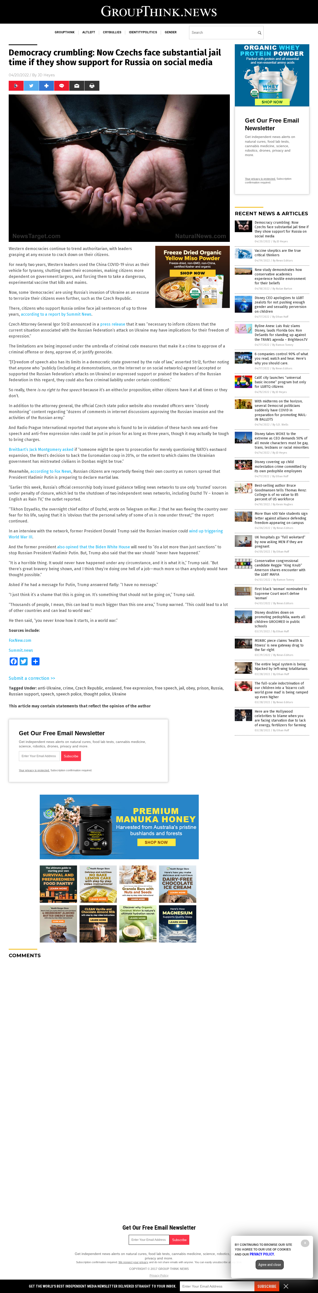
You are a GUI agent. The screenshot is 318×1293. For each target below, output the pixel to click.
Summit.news (21, 650)
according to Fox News (50, 471)
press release (112, 324)
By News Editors (283, 260)
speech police (68, 694)
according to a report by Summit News (56, 314)
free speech (166, 688)
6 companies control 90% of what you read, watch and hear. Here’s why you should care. (281, 358)
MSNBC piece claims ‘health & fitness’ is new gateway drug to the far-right (279, 645)
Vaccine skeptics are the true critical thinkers (278, 253)
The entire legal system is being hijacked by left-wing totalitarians (281, 666)
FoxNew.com (20, 640)
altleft (88, 32)
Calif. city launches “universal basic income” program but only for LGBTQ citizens (280, 382)
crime (68, 688)
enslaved (113, 688)
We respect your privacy (133, 1262)
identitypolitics (143, 32)
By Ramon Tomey (282, 344)
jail (181, 688)
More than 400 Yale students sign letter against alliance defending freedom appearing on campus (281, 518)
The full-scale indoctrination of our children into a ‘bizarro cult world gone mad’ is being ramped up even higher (281, 690)
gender (171, 32)
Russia (217, 688)
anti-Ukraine (49, 688)
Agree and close (269, 1265)
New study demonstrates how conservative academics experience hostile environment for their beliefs (280, 277)
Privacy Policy (159, 1275)
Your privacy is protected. (34, 770)
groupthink (65, 32)
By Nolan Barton (282, 288)
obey (190, 688)
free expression (138, 688)
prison (203, 688)
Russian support (24, 694)
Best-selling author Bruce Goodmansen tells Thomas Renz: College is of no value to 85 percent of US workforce (281, 492)
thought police (96, 694)
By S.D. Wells (280, 424)
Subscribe (266, 1286)
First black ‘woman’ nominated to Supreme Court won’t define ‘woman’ (281, 593)
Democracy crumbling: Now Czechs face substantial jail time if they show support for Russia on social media (282, 229)
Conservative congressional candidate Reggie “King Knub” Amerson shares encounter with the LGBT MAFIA (280, 568)
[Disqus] (119, 1024)
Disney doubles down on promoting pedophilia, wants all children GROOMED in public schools (280, 619)
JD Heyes (46, 75)
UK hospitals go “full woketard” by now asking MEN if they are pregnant (280, 541)
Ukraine (119, 694)
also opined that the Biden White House (93, 547)
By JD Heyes (280, 241)
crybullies (112, 32)
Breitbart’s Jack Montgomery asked (41, 449)
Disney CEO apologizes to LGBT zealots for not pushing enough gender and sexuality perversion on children (280, 305)
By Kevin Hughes (283, 504)
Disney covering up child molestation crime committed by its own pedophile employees (280, 466)
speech (47, 694)
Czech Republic (89, 688)
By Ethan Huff (280, 316)
